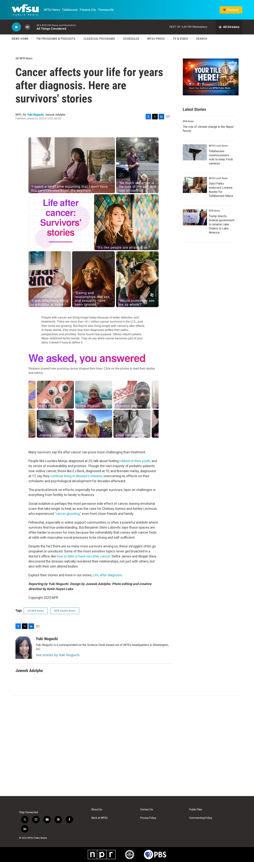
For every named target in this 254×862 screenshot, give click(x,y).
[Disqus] (127, 745)
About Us (96, 809)
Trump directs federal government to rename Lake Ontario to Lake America (221, 224)
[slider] (33, 27)
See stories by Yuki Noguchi (58, 655)
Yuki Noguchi (35, 114)
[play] (16, 27)
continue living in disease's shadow (76, 476)
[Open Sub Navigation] (31, 38)
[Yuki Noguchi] (23, 647)
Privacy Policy (148, 818)
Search (201, 38)
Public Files (195, 809)
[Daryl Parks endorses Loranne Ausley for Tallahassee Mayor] (195, 185)
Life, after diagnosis (107, 575)
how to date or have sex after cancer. (84, 556)
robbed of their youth (134, 461)
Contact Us (146, 809)
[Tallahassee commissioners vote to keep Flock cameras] (195, 152)
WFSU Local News (218, 145)
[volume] (27, 27)
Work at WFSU (99, 818)
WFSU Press (156, 38)
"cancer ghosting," (68, 514)
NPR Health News (64, 610)
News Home (20, 38)
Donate (233, 10)
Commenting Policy (200, 818)
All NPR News (24, 58)
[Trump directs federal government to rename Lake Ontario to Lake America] (195, 217)
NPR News (188, 121)
